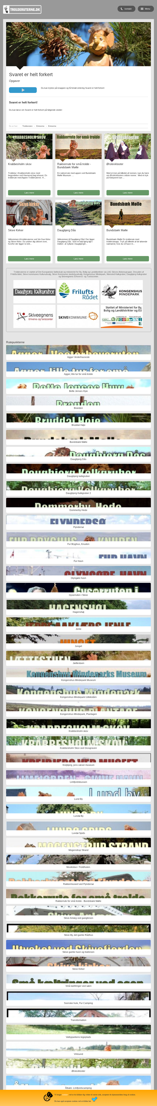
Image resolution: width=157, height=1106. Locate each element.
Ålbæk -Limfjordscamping (78, 1088)
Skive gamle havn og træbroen (78, 952)
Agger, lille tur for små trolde (78, 374)
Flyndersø (78, 527)
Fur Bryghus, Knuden (78, 544)
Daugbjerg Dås (66, 230)
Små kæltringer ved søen (78, 986)
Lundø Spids (78, 833)
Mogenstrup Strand (78, 850)
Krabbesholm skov (20, 164)
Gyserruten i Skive (78, 595)
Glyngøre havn (78, 578)
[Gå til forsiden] (22, 13)
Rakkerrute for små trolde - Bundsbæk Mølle (74, 165)
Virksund (78, 1054)
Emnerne (40, 126)
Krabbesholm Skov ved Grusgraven (78, 748)
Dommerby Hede (78, 510)
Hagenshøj (78, 612)
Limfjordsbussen (78, 782)
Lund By (78, 799)
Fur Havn (78, 561)
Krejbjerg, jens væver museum (78, 765)
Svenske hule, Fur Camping (78, 1003)
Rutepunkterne (15, 342)
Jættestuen (78, 663)
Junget (78, 646)
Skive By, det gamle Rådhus (78, 935)
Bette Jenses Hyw (78, 391)
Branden (78, 408)
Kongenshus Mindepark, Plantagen (78, 714)
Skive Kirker (15, 230)
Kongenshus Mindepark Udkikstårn (78, 697)
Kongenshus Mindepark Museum (78, 680)
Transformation (78, 1020)
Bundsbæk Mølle (117, 230)
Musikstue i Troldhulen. (78, 867)
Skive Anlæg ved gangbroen (78, 918)
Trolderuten (27, 126)
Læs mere (29, 193)
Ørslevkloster (114, 164)
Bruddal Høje (78, 425)
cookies (65, 1095)
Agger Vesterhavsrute (78, 357)
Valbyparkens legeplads (78, 1037)
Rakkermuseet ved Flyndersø (78, 884)
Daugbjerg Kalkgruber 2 (78, 493)
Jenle (78, 629)
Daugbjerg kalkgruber (78, 476)
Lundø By (78, 816)
